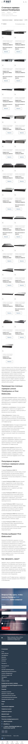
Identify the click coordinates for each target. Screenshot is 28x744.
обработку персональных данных (17, 623)
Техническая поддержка (8, 706)
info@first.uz (6, 724)
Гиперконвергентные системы (9, 695)
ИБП (3, 678)
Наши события (5, 653)
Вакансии (4, 657)
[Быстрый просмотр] (3, 38)
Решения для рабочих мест (8, 699)
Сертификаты (5, 655)
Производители (5, 665)
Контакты (4, 660)
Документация (5, 714)
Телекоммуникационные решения (9, 697)
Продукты (4, 663)
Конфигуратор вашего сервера (10, 683)
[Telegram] (3, 731)
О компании (5, 649)
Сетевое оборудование (7, 673)
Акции (3, 701)
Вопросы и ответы (6, 716)
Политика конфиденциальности (10, 719)
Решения (4, 689)
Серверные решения (6, 691)
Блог (3, 704)
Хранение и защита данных (8, 693)
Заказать (6, 51)
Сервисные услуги (6, 709)
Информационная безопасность (9, 671)
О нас (3, 651)
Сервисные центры (7, 711)
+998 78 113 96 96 (7, 721)
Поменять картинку (5, 621)
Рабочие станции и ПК (7, 675)
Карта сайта (16, 735)
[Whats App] (6, 731)
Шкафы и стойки (5, 680)
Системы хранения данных (8, 669)
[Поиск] (25, 2)
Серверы (4, 667)
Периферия (4, 677)
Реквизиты (4, 659)
